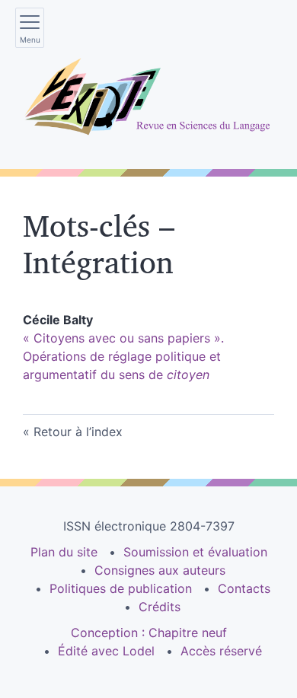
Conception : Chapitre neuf (149, 632)
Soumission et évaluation (195, 551)
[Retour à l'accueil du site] (148, 97)
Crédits (159, 606)
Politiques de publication (121, 588)
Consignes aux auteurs (159, 570)
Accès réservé (221, 650)
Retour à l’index (78, 431)
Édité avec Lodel (106, 650)
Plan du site (63, 551)
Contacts (244, 588)
